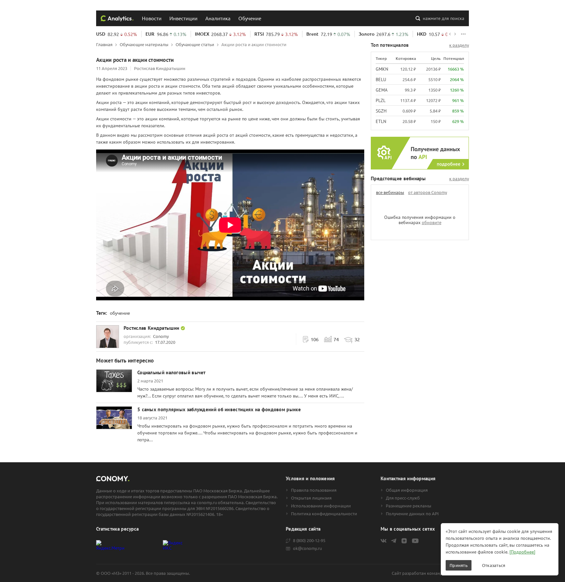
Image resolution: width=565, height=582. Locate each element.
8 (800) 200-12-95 (309, 540)
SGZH (381, 111)
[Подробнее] (522, 552)
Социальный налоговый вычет (171, 372)
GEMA (381, 90)
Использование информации (321, 505)
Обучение (249, 18)
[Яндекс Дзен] (404, 540)
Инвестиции (183, 18)
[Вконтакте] (383, 541)
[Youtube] (415, 541)
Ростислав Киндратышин (159, 68)
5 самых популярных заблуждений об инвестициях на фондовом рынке (219, 409)
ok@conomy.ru (307, 548)
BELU (381, 79)
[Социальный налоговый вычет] (114, 380)
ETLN (381, 121)
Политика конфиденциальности (324, 513)
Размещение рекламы (408, 505)
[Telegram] (393, 540)
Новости (152, 18)
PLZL (380, 100)
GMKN (382, 69)
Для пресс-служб (403, 498)
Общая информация (407, 490)
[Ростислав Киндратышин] (107, 336)
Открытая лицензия (311, 498)
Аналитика (218, 18)
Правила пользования (313, 490)
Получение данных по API (412, 513)
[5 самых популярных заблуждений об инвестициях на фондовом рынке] (114, 417)
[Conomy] (117, 18)
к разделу (459, 45)
